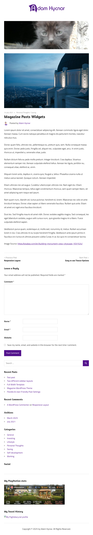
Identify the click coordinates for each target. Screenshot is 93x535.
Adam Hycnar (24, 123)
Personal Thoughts (23, 112)
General (10, 434)
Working (10, 456)
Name (7, 321)
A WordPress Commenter (18, 404)
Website (8, 337)
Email (7, 329)
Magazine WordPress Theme (19, 388)
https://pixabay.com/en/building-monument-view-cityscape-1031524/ (50, 243)
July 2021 (11, 421)
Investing (11, 438)
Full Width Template (15, 384)
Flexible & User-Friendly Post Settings (23, 391)
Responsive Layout (40, 404)
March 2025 (12, 418)
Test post (11, 377)
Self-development (15, 452)
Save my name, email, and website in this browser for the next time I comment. (42, 345)
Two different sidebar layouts (20, 380)
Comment (9, 281)
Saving (33, 112)
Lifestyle (11, 442)
